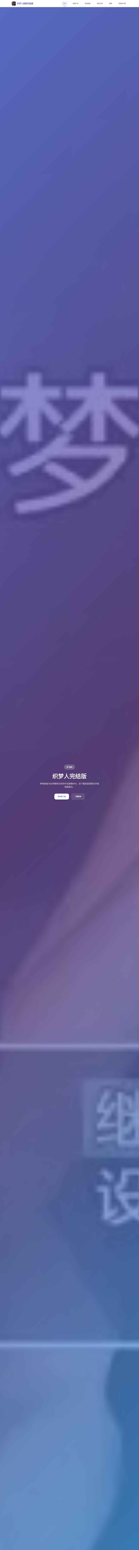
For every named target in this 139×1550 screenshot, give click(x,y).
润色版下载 (62, 796)
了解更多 (78, 796)
